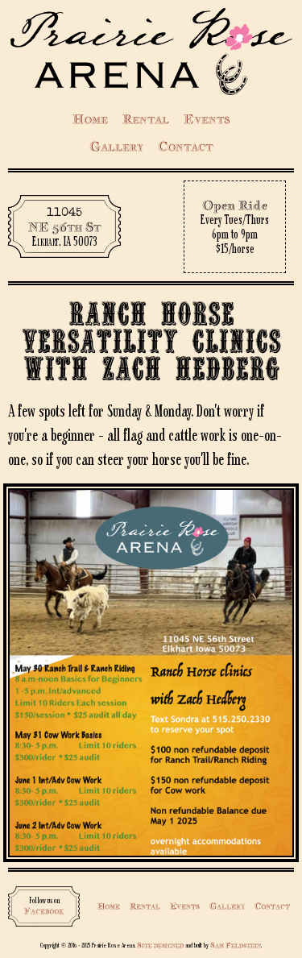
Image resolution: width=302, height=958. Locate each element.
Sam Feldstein (235, 944)
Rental (145, 118)
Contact (185, 146)
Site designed (160, 944)
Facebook (44, 911)
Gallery (116, 146)
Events (207, 118)
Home (90, 118)
